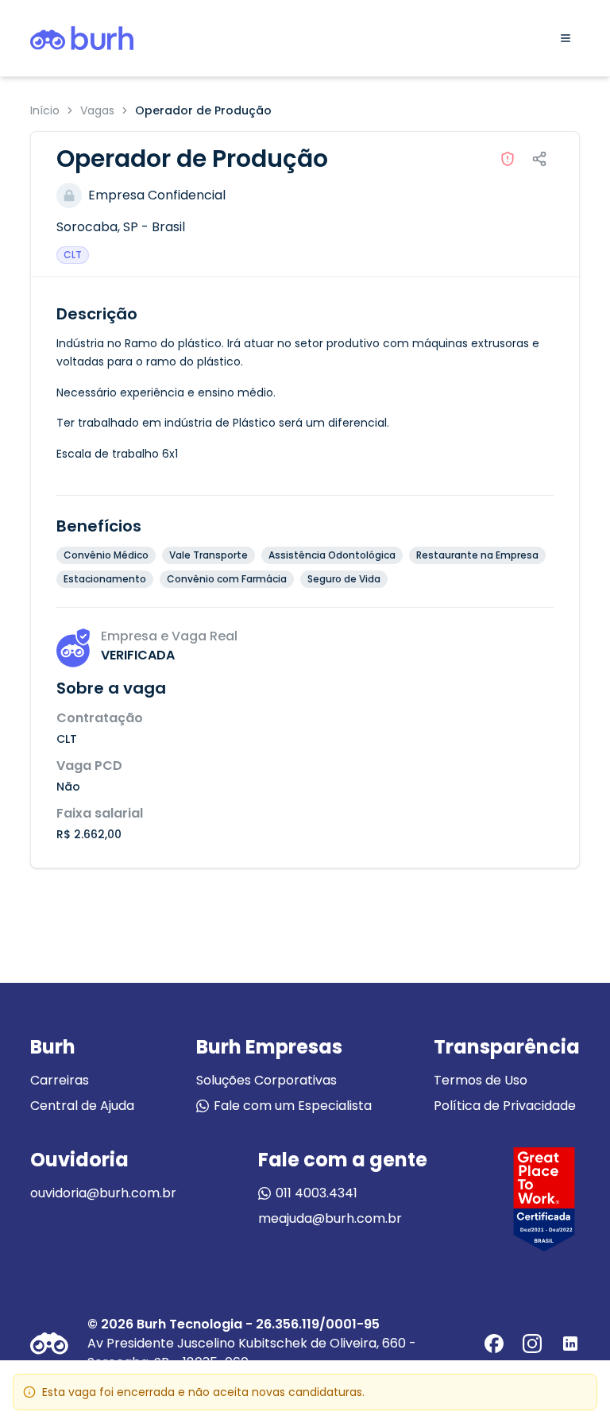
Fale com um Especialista (293, 1105)
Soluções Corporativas (266, 1080)
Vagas (97, 110)
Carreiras (59, 1080)
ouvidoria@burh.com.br (103, 1193)
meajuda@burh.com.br (330, 1218)
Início (45, 110)
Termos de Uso (480, 1080)
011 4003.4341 (316, 1193)
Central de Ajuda (82, 1105)
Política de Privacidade (505, 1105)
